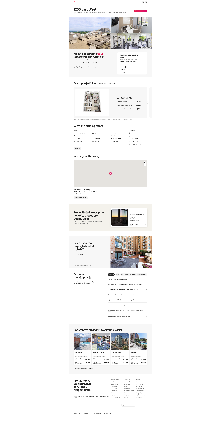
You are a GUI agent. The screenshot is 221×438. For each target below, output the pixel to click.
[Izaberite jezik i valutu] (143, 2)
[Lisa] (131, 225)
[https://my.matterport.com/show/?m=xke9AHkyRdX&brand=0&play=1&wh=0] (131, 25)
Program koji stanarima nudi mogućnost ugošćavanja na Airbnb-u (133, 274)
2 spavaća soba (111, 83)
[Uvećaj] (145, 162)
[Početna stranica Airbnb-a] (74, 2)
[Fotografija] (89, 33)
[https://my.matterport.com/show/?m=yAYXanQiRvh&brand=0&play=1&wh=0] (131, 41)
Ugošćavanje (111, 274)
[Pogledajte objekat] (82, 349)
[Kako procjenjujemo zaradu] (130, 109)
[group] (132, 63)
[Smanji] (145, 165)
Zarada (117, 274)
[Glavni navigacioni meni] (146, 2)
